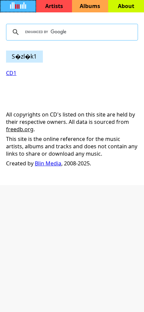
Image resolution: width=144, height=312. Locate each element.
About (126, 6)
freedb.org (19, 129)
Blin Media (48, 163)
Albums (90, 6)
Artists (54, 6)
